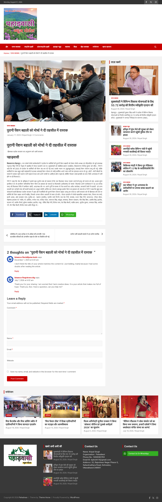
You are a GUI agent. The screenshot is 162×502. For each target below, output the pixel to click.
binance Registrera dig (25, 277)
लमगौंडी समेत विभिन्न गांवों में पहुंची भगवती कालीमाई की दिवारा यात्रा (137, 150)
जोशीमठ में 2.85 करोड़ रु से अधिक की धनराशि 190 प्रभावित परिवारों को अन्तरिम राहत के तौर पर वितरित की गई (29, 235)
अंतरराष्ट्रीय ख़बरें (43, 47)
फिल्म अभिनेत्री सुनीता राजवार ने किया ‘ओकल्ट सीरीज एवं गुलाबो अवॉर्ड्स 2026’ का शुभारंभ (100, 424)
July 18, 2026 (128, 431)
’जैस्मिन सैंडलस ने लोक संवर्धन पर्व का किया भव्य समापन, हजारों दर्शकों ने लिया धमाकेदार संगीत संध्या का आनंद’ (139, 424)
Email (10, 349)
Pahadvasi (23, 497)
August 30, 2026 (117, 109)
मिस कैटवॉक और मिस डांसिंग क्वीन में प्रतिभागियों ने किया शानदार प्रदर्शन (21, 423)
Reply (17, 271)
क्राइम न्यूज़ (57, 47)
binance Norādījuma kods (26, 257)
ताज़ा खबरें (115, 62)
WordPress (74, 497)
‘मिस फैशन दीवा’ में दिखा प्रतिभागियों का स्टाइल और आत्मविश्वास (60, 423)
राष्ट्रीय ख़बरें (28, 47)
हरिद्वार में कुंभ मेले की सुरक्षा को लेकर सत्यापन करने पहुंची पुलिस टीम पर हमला (138, 132)
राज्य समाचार (16, 47)
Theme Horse (44, 497)
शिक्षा (75, 47)
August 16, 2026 (51, 428)
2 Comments (38, 135)
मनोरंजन (96, 47)
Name (10, 338)
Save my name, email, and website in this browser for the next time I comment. (43, 372)
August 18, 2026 (12, 428)
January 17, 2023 (14, 135)
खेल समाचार (85, 47)
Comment (12, 308)
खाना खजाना (107, 47)
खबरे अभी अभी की (53, 446)
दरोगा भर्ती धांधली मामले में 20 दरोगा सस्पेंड (84, 234)
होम (7, 47)
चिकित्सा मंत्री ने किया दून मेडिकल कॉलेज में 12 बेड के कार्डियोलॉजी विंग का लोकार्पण (138, 168)
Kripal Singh (27, 135)
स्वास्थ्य (67, 47)
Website (10, 360)
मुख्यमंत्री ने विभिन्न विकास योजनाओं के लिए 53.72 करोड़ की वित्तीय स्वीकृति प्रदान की (66, 454)
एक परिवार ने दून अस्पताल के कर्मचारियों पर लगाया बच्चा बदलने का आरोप (138, 188)
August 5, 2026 (90, 431)
